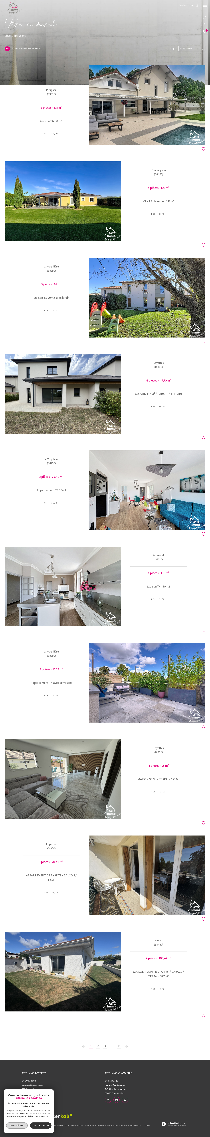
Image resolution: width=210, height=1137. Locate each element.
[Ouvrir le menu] (205, 5)
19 (119, 1046)
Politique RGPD (136, 1125)
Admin (116, 1125)
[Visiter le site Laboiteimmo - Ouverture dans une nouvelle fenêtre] (173, 1124)
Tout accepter (41, 1125)
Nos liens (124, 1125)
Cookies (147, 1125)
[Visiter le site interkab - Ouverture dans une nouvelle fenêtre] (60, 1116)
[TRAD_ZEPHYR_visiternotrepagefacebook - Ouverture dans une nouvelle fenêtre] (156, 6)
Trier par (172, 48)
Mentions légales (104, 1125)
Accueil (8, 36)
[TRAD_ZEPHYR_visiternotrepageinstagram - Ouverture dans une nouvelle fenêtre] (162, 6)
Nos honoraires (77, 1125)
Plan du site (90, 1125)
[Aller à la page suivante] (126, 1046)
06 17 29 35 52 (111, 1081)
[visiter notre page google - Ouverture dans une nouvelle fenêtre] (168, 6)
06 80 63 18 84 (29, 1081)
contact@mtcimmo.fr (32, 1085)
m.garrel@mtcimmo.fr (115, 1085)
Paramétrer (17, 1125)
